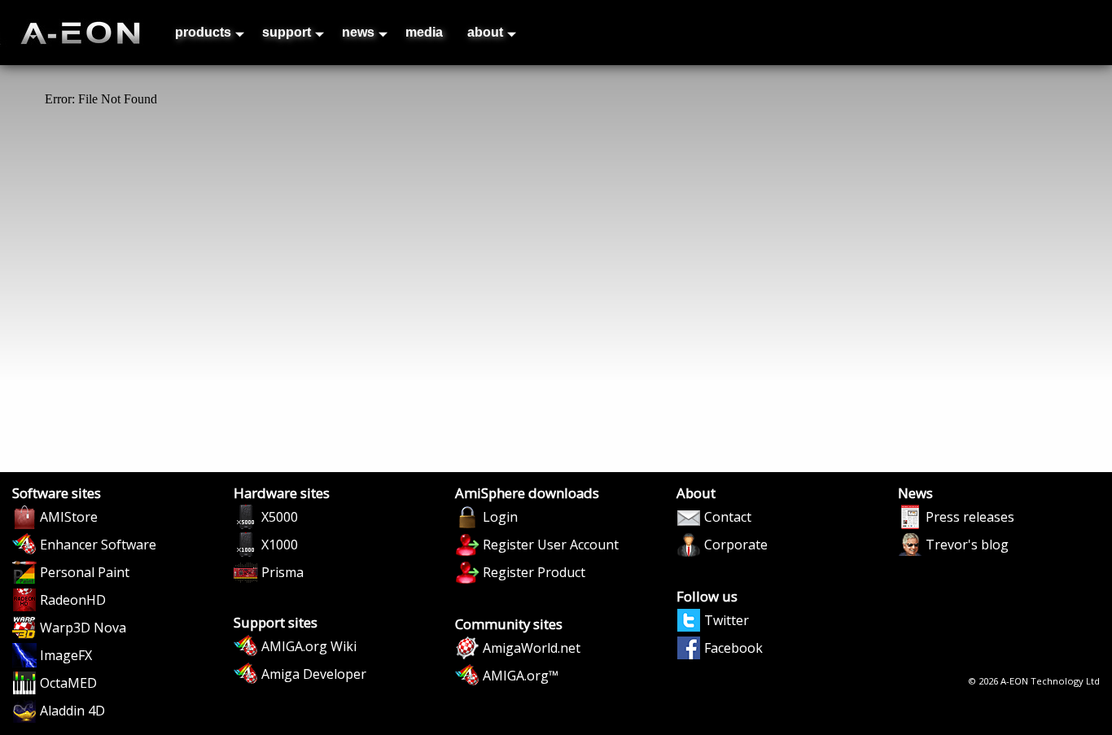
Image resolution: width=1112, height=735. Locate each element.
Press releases (970, 517)
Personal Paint (84, 572)
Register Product (534, 572)
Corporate (736, 544)
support (286, 32)
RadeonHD (73, 600)
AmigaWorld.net (531, 648)
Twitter (726, 620)
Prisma (282, 572)
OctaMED (68, 683)
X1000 (279, 544)
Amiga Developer (313, 674)
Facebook (733, 648)
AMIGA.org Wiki (309, 646)
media (424, 32)
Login (500, 517)
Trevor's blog (967, 544)
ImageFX (66, 655)
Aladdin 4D (72, 711)
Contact (727, 517)
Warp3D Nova (83, 628)
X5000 (279, 517)
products (203, 32)
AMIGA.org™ (520, 676)
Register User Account (551, 544)
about (485, 32)
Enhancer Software (98, 544)
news (358, 32)
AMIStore (69, 517)
